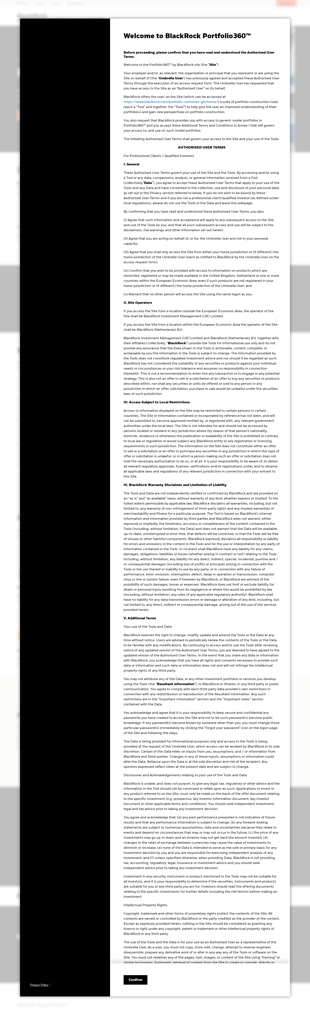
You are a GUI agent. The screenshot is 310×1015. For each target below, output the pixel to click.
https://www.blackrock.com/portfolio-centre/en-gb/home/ (171, 102)
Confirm (135, 980)
